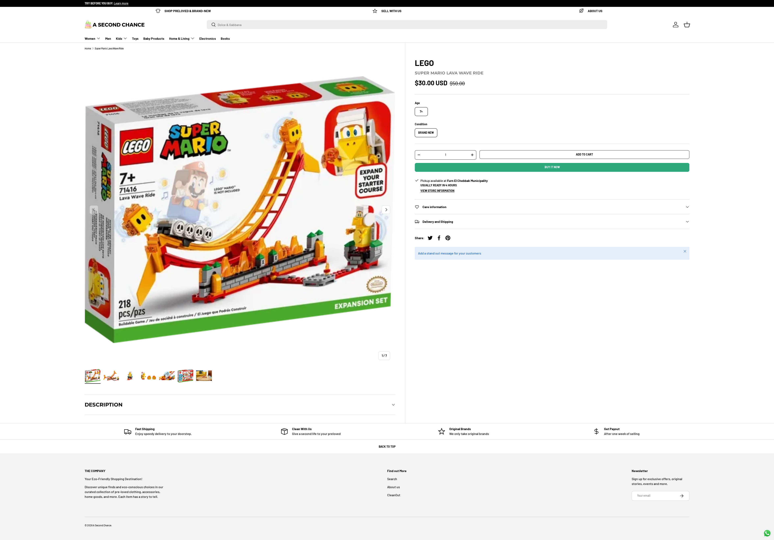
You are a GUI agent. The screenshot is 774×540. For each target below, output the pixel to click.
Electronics (207, 38)
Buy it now (552, 167)
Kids (119, 38)
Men (108, 38)
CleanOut (393, 495)
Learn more (121, 3)
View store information (437, 190)
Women (90, 38)
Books (225, 38)
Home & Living (179, 38)
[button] (686, 24)
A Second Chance (102, 525)
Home (88, 48)
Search (392, 479)
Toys (135, 38)
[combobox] (407, 24)
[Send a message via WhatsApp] (767, 533)
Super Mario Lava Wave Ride (109, 48)
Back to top (387, 446)
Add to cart (584, 154)
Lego (424, 63)
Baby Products (153, 38)
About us (393, 487)
